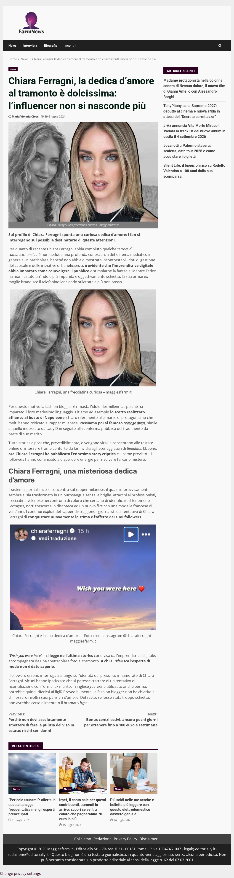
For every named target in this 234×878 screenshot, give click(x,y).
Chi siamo (82, 838)
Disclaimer (148, 838)
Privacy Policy (125, 838)
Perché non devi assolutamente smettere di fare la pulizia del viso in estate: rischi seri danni (41, 722)
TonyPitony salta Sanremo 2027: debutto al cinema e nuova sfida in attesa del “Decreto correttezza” (191, 111)
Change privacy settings (20, 873)
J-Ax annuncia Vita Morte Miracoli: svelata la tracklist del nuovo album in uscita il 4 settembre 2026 (194, 131)
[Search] (219, 45)
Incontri (70, 45)
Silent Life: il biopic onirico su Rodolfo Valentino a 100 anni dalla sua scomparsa (194, 171)
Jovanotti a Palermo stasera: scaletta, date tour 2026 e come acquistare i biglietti (189, 151)
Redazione (102, 838)
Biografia (51, 45)
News (12, 45)
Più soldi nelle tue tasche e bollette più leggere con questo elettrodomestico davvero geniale (133, 773)
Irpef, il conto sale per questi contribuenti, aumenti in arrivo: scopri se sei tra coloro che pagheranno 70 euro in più (82, 773)
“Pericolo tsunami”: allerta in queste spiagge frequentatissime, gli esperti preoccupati (32, 773)
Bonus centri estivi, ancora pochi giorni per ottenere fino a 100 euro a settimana (120, 720)
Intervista (30, 45)
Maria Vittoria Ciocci (25, 116)
